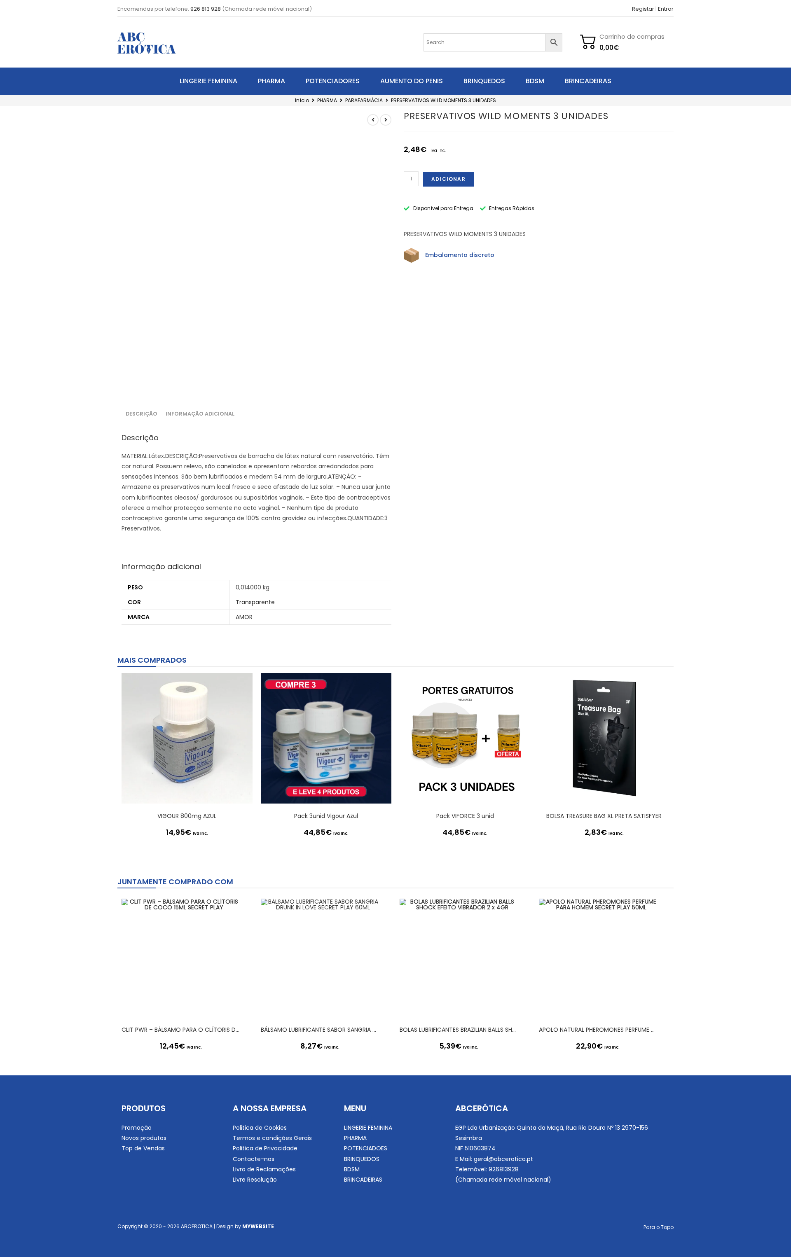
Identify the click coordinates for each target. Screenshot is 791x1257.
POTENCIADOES (365, 1148)
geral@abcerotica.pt (503, 1159)
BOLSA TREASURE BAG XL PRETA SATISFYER (604, 816)
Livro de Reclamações (264, 1169)
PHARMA (271, 81)
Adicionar (448, 178)
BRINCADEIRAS (588, 81)
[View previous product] (373, 120)
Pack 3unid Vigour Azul (326, 816)
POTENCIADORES (333, 81)
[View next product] (385, 120)
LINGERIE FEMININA (208, 81)
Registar (643, 9)
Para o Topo (659, 1227)
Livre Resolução (255, 1179)
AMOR (244, 617)
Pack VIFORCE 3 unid (465, 816)
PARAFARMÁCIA (364, 100)
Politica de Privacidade (265, 1148)
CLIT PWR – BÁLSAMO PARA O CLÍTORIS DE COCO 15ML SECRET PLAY (181, 1030)
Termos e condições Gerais (272, 1138)
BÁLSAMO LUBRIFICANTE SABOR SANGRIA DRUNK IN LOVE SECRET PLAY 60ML (320, 1030)
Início (302, 100)
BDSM (535, 81)
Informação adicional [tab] (200, 413)
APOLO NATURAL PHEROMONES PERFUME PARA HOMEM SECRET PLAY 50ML (598, 1030)
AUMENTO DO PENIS (411, 81)
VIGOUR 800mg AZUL (186, 816)
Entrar (666, 9)
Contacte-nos (253, 1159)
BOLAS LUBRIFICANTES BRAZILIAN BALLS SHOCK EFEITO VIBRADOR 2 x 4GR (459, 1030)
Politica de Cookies (260, 1128)
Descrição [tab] (141, 413)
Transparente (255, 602)
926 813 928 (205, 9)
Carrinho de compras (632, 36)
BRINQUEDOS (484, 81)
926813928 (504, 1169)
